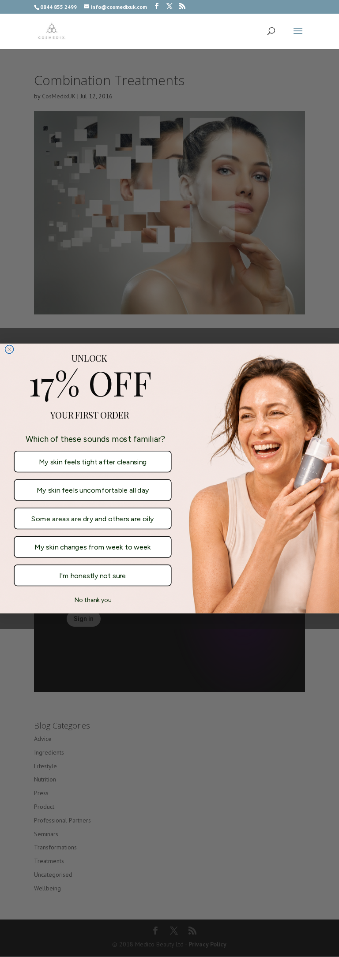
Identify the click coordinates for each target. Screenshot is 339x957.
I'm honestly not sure (92, 575)
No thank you (93, 599)
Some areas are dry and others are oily (92, 518)
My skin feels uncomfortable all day (93, 490)
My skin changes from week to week (92, 547)
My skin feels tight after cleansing (93, 461)
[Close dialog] (9, 349)
